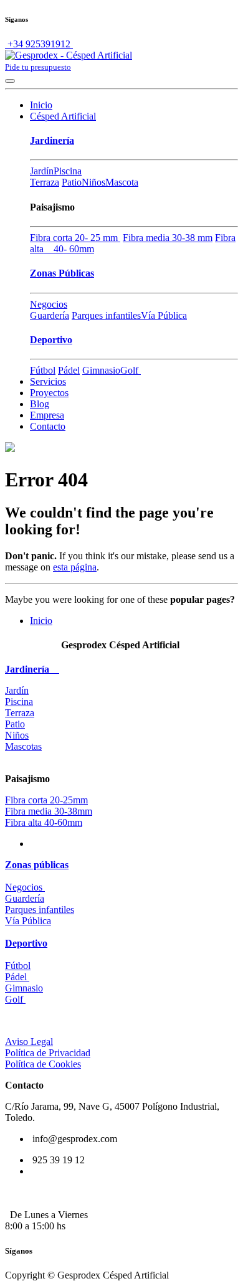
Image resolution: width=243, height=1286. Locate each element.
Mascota (121, 182)
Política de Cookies (43, 1064)
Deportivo (51, 339)
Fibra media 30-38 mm (167, 237)
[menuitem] (41, 105)
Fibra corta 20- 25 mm (75, 237)
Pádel (69, 370)
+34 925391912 (39, 44)
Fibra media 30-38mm (48, 811)
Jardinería (52, 140)
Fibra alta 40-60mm (43, 822)
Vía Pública (164, 315)
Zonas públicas (37, 864)
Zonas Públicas (62, 273)
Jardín (42, 171)
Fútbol (42, 370)
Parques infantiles (106, 315)
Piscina (68, 171)
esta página (75, 567)
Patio (72, 182)
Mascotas (23, 746)
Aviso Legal (29, 1041)
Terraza (44, 182)
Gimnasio (101, 370)
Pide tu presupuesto (38, 67)
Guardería (49, 315)
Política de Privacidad (47, 1052)
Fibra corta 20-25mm (46, 800)
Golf (130, 370)
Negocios (48, 304)
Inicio (41, 620)
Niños (93, 182)
